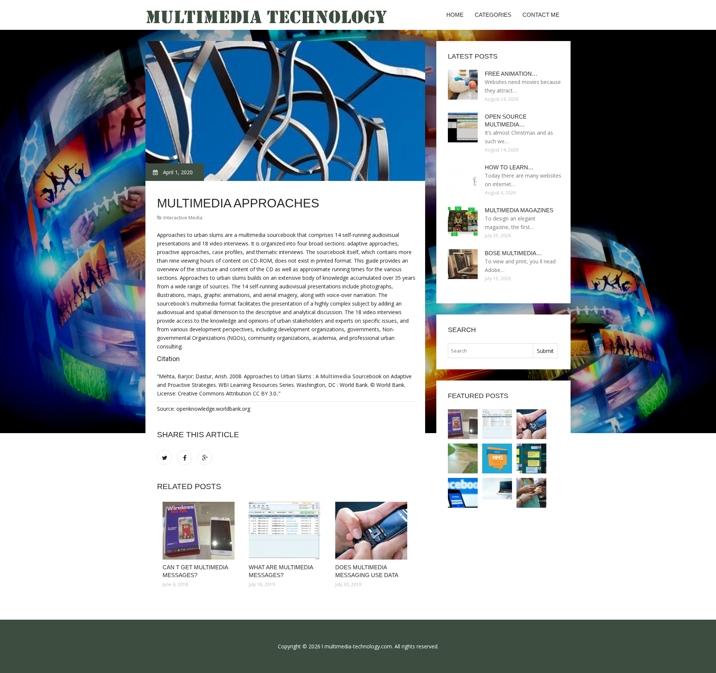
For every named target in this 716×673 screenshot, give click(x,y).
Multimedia (335, 376)
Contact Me (540, 15)
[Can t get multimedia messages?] (200, 531)
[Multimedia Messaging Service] (497, 458)
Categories (493, 15)
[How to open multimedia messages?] (497, 493)
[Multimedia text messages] (531, 458)
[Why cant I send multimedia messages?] (463, 493)
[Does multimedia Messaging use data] (372, 531)
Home (455, 15)
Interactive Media (182, 217)
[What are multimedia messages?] (286, 531)
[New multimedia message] (463, 458)
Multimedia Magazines (519, 210)
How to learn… (509, 167)
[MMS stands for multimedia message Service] (531, 493)
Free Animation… (511, 74)
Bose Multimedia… (513, 253)
